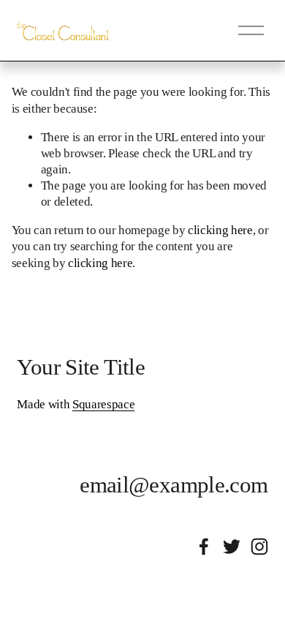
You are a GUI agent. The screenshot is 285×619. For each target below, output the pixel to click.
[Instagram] (259, 546)
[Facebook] (204, 546)
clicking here (220, 230)
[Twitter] (231, 546)
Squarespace (103, 404)
